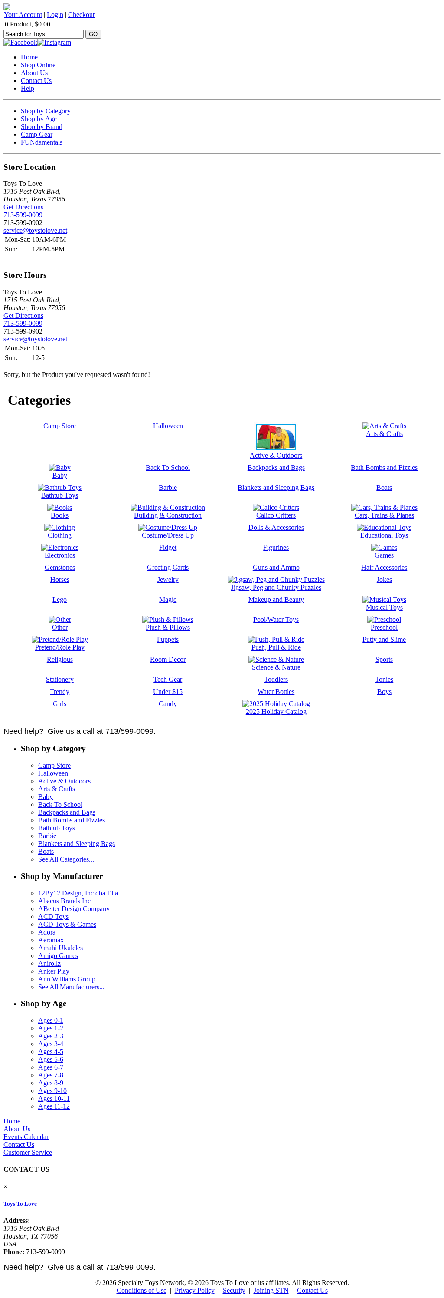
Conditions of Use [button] (141, 1290)
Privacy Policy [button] (195, 1290)
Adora (47, 932)
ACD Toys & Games (67, 924)
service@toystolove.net (35, 230)
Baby (45, 796)
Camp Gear (36, 134)
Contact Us (36, 80)
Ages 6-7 (50, 1067)
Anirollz (49, 963)
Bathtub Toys (56, 828)
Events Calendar (26, 1136)
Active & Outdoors (64, 781)
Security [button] (234, 1290)
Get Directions (23, 207)
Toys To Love (20, 1203)
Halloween (53, 773)
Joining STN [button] (271, 1290)
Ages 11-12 (54, 1106)
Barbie (47, 835)
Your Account (23, 14)
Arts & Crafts (56, 789)
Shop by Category (46, 111)
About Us (34, 72)
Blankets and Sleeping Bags (76, 843)
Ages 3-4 (50, 1043)
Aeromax (51, 940)
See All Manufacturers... (71, 987)
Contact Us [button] (312, 1290)
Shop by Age (39, 118)
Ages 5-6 (50, 1059)
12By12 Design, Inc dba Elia (78, 893)
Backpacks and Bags (66, 812)
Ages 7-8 (50, 1075)
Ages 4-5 (50, 1051)
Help (27, 88)
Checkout (81, 14)
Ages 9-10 (52, 1090)
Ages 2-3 (50, 1036)
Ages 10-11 (54, 1098)
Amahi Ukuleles (60, 947)
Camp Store (54, 765)
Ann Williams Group (66, 979)
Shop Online (38, 65)
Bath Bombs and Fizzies (71, 820)
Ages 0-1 (50, 1020)
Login (55, 14)
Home (29, 57)
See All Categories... (66, 859)
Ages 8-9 (50, 1083)
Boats (46, 851)
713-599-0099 (22, 214)
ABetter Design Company (74, 908)
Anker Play (53, 971)
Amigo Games (58, 955)
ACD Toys (53, 916)
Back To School (60, 804)
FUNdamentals (41, 142)
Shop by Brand (41, 126)
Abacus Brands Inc (64, 901)
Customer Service (27, 1152)
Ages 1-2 (50, 1028)
